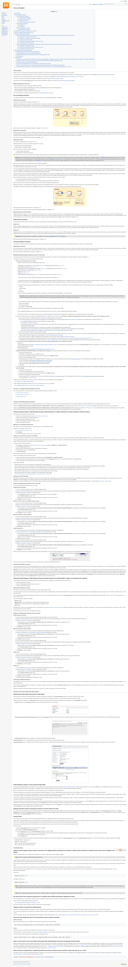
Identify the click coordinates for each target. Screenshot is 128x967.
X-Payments (103, 157)
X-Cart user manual (40, 956)
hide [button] (56, 11)
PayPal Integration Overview (109, 74)
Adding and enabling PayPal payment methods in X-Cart (42, 349)
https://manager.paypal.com (57, 607)
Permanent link (4, 32)
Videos (3, 18)
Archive (3, 23)
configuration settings (25, 492)
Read (90, 4)
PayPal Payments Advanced (22, 394)
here (41, 128)
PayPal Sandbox (87, 407)
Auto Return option (31, 377)
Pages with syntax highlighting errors (27, 956)
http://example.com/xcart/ (75, 358)
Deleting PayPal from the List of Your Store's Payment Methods (30, 385)
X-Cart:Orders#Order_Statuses (69, 786)
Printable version (5, 31)
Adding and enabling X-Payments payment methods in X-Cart (44, 344)
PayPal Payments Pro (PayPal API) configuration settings (60, 330)
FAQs (3, 16)
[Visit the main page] (6, 5)
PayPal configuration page (44, 932)
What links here (4, 27)
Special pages (4, 29)
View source (94, 4)
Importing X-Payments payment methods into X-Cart (81, 338)
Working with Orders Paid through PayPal (66, 80)
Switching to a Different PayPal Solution (25, 381)
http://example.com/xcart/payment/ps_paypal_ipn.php (40, 360)
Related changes (5, 28)
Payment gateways (49, 956)
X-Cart (13, 4)
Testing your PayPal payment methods (55, 78)
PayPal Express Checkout (21, 392)
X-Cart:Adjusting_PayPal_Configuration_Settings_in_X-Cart (27, 902)
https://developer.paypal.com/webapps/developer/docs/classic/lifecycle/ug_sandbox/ (32, 473)
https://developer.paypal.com (41, 415)
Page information (5, 33)
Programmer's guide (5, 20)
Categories (16, 956)
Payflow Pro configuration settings (30, 322)
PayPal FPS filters (51, 947)
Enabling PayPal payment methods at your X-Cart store (71, 76)
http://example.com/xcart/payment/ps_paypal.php (39, 361)
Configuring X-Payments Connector (66, 336)
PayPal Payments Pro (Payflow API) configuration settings (35, 330)
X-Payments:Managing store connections (54, 335)
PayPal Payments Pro (21, 396)
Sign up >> (42, 265)
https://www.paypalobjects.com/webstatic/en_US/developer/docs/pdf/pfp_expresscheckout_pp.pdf (76, 914)
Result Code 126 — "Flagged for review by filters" (49, 946)
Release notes (4, 15)
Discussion (18, 4)
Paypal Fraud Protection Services (82, 944)
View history (100, 4)
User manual (4, 14)
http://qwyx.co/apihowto (105, 481)
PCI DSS (63, 159)
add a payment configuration (76, 319)
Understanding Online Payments (46, 92)
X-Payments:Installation (46, 317)
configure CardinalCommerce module (54, 339)
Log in (121, 1)
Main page (4, 12)
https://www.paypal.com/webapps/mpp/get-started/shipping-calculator (28, 954)
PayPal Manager (81, 405)
